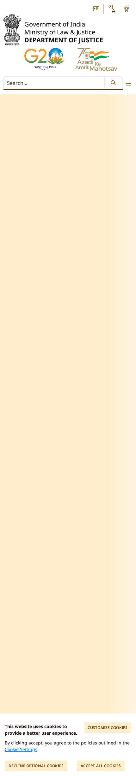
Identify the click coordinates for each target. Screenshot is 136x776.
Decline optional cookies (36, 765)
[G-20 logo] (44, 59)
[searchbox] (54, 83)
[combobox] (112, 8)
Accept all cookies (101, 765)
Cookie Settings (21, 749)
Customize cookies (107, 727)
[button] (96, 8)
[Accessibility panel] (126, 9)
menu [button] (128, 83)
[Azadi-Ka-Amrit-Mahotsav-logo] (96, 59)
